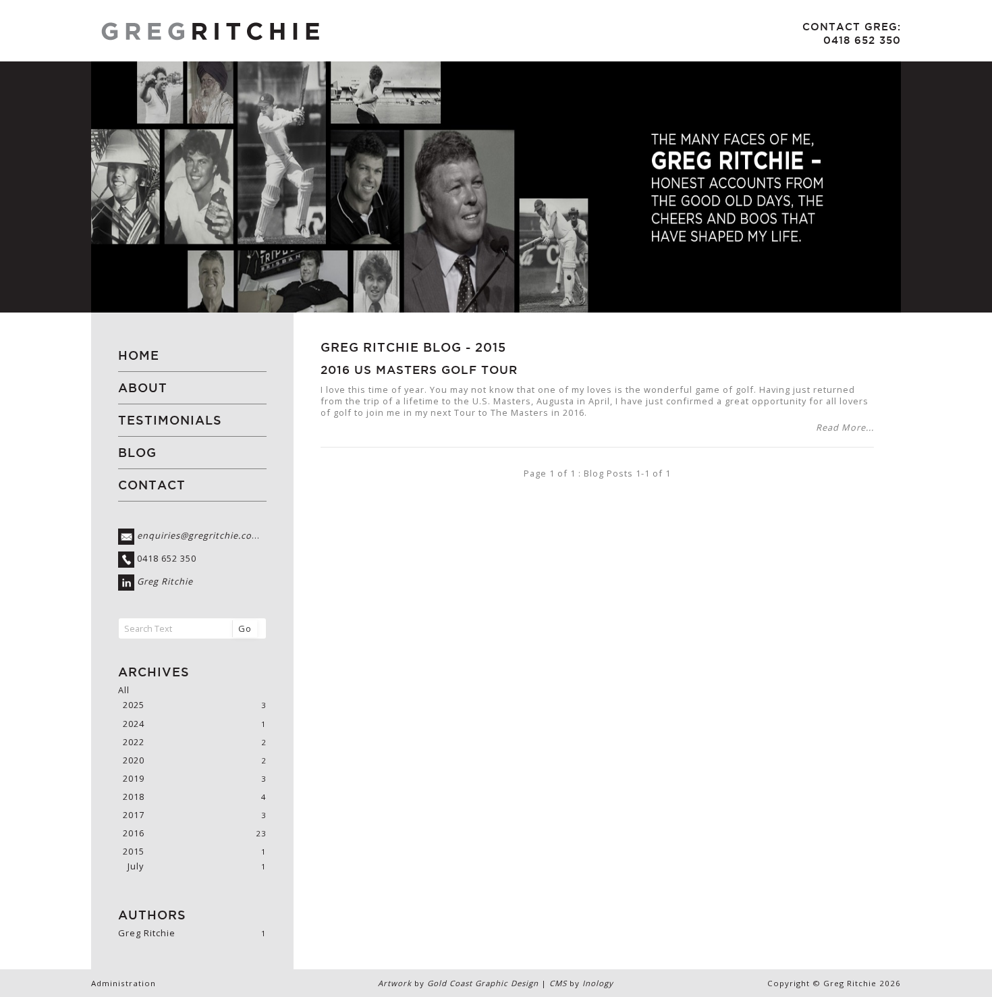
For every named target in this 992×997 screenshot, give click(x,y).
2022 (133, 742)
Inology (597, 983)
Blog (137, 452)
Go (245, 628)
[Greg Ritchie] (289, 31)
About (142, 388)
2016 (133, 833)
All (124, 690)
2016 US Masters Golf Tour (419, 370)
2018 (133, 797)
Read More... (845, 427)
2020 (133, 760)
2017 (133, 815)
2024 (133, 724)
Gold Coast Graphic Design (483, 983)
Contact (152, 485)
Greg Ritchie (165, 582)
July (136, 866)
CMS (558, 983)
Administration (123, 983)
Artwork (395, 983)
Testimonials (170, 420)
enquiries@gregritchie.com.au (206, 536)
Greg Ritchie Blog (391, 347)
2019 (133, 778)
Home (138, 355)
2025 (133, 705)
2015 (490, 347)
